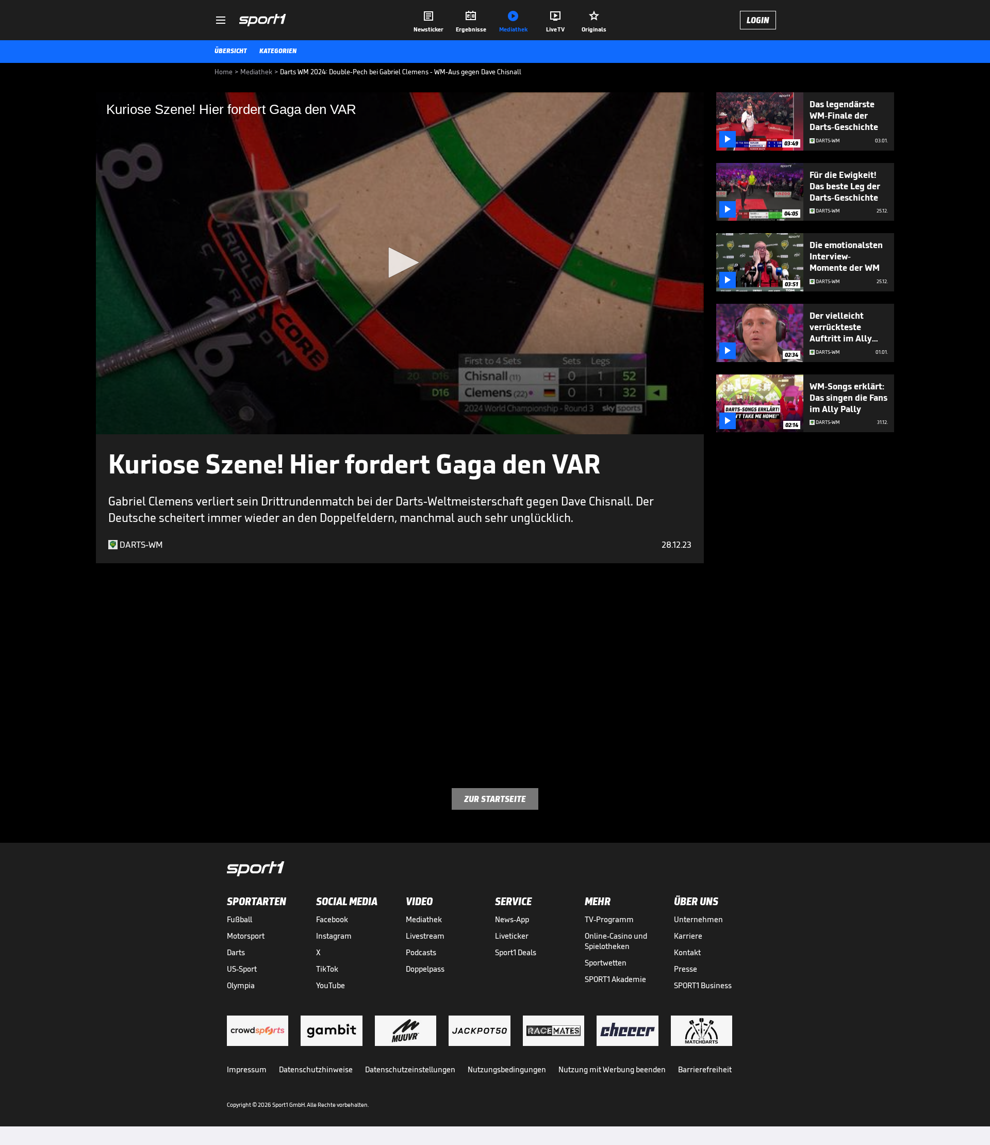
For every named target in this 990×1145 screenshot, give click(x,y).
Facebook (332, 919)
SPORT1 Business (703, 985)
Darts (236, 952)
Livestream (425, 936)
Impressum (247, 1069)
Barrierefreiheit (705, 1069)
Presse (685, 969)
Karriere (688, 936)
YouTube (330, 985)
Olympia (241, 985)
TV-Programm (609, 919)
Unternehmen (698, 919)
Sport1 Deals (515, 952)
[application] (400, 263)
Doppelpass (425, 969)
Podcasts (421, 952)
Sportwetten (605, 963)
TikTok (327, 969)
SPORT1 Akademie (615, 979)
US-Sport (242, 969)
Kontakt (687, 952)
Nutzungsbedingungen (507, 1069)
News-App (512, 919)
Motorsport (246, 936)
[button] (400, 262)
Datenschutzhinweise (316, 1069)
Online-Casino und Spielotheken (616, 941)
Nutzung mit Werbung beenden (612, 1069)
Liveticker (512, 936)
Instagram (334, 936)
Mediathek (424, 919)
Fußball (239, 919)
